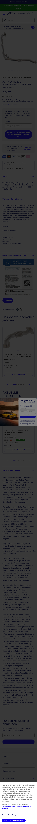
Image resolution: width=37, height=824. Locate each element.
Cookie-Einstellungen (10, 815)
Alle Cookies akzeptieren (13, 820)
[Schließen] (33, 785)
